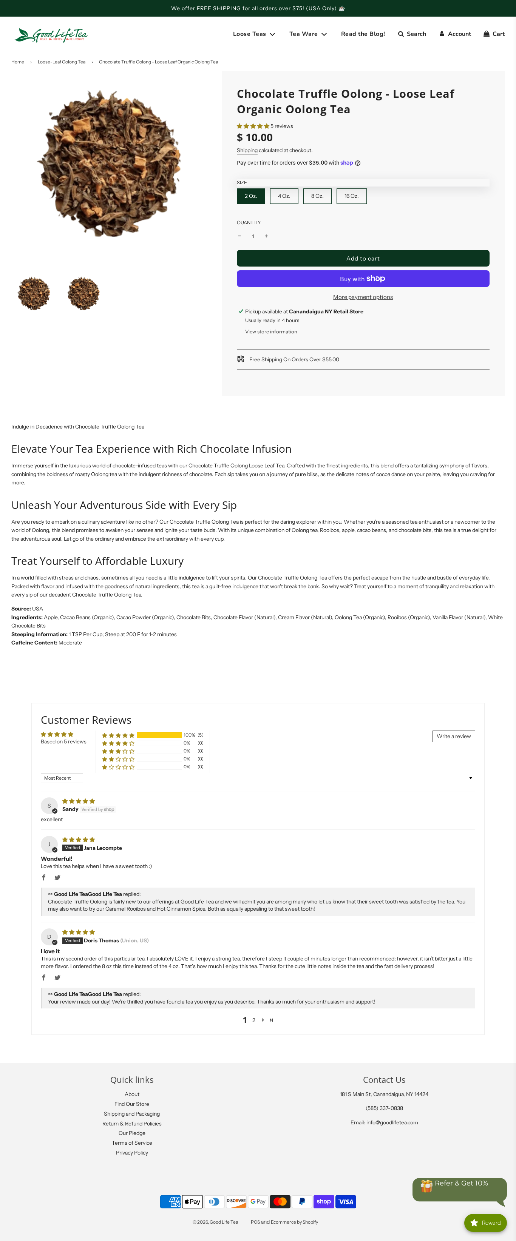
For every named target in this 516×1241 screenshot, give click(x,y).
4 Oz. (284, 196)
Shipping (247, 150)
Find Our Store (131, 1104)
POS (255, 1222)
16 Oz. (352, 196)
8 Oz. (317, 196)
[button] (253, 126)
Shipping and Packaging (132, 1113)
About (132, 1094)
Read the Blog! (363, 34)
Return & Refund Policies (132, 1123)
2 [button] (253, 1020)
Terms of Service (132, 1142)
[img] (78, 801)
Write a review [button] (454, 736)
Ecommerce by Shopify (294, 1222)
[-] (239, 236)
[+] (266, 236)
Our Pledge (132, 1133)
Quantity (249, 222)
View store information (271, 331)
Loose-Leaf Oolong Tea (61, 62)
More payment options (363, 297)
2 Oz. (251, 196)
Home (17, 62)
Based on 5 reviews (64, 741)
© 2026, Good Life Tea (215, 1222)
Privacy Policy (132, 1152)
